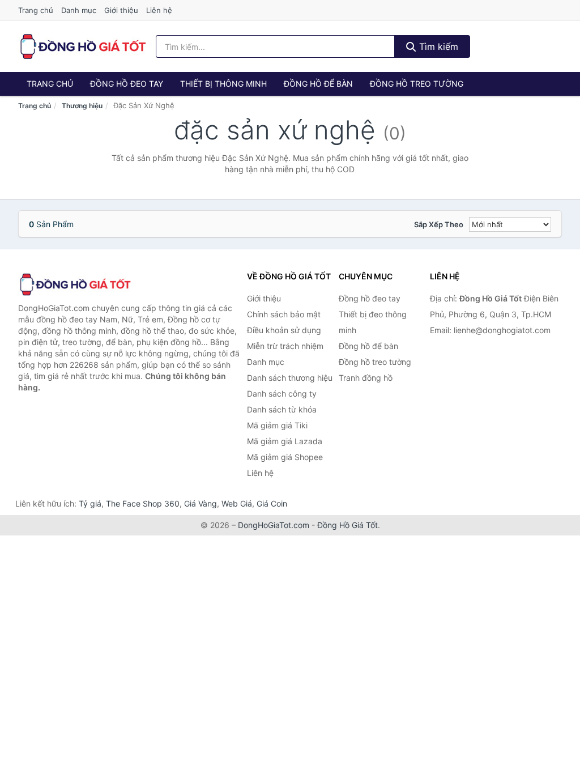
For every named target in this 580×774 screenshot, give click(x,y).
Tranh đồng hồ (366, 377)
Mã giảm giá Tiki (277, 425)
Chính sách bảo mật (284, 314)
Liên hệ (159, 10)
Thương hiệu (82, 105)
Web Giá (236, 503)
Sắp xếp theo (438, 224)
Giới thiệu (121, 10)
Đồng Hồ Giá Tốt (347, 525)
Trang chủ (35, 10)
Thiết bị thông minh (223, 83)
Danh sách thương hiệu (289, 377)
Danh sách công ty (282, 393)
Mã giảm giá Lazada (284, 441)
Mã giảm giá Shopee (285, 457)
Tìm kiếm (437, 46)
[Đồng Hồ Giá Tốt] (74, 284)
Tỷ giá (90, 503)
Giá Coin (272, 503)
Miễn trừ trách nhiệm (285, 346)
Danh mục (78, 10)
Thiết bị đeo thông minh (373, 322)
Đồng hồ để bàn (318, 83)
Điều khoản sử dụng (284, 330)
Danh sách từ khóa (282, 409)
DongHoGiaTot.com (273, 525)
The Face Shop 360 (143, 503)
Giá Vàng (200, 503)
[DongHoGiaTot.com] (82, 46)
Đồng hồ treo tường (416, 83)
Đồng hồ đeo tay (126, 83)
